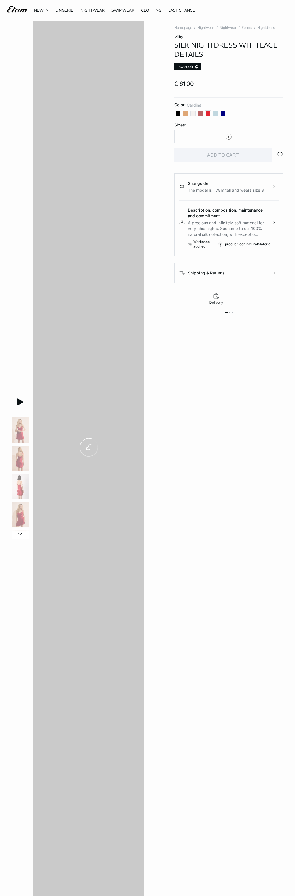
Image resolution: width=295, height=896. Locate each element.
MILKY (178, 37)
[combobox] (228, 136)
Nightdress (266, 27)
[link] (41, 10)
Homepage (183, 27)
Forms (247, 27)
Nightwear (205, 27)
